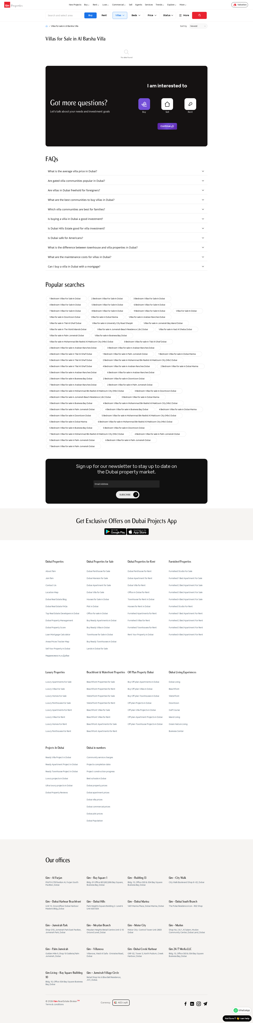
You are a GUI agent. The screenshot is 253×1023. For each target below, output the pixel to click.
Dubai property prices (97, 785)
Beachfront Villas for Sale (98, 710)
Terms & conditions (55, 1004)
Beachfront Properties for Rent (101, 689)
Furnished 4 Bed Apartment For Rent (186, 634)
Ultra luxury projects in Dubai (59, 785)
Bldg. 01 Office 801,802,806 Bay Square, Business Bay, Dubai (105, 881)
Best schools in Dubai (96, 778)
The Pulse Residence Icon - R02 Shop (186, 903)
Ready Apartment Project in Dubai (62, 764)
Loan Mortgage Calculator (58, 634)
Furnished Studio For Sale (180, 571)
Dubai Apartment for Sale (99, 585)
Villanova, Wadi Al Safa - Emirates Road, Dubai (105, 952)
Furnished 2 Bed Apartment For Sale (185, 585)
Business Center (176, 731)
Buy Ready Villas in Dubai (98, 627)
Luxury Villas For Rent (55, 717)
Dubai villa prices (94, 799)
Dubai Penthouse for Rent (140, 571)
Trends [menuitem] (159, 4)
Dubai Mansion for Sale (97, 578)
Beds (134, 15)
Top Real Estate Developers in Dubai (62, 613)
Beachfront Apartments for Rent (102, 731)
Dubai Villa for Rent (137, 585)
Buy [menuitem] (86, 4)
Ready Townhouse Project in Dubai (62, 771)
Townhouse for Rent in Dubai (141, 599)
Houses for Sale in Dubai (98, 599)
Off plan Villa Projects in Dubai (142, 710)
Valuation (242, 4)
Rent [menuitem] (95, 4)
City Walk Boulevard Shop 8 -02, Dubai (186, 880)
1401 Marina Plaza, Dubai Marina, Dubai (146, 903)
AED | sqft (122, 1002)
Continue (165, 126)
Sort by (183, 26)
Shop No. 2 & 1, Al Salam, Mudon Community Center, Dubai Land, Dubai (187, 929)
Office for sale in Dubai (97, 613)
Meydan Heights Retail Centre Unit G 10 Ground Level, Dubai (105, 929)
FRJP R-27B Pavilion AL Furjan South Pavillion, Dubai (62, 881)
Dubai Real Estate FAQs (56, 606)
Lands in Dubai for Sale (97, 648)
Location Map (52, 592)
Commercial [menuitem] (118, 4)
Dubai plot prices (95, 813)
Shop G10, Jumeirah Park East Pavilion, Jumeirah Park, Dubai (63, 929)
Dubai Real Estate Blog (56, 599)
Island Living (174, 717)
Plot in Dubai (92, 606)
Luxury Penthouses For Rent (58, 731)
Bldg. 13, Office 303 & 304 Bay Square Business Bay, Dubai (145, 881)
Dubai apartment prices (98, 792)
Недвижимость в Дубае (57, 655)
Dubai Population (95, 820)
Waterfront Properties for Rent (101, 703)
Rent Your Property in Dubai (140, 634)
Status (167, 15)
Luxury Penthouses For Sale (58, 703)
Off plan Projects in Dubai (139, 703)
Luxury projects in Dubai (57, 778)
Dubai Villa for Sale (95, 592)
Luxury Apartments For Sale (58, 682)
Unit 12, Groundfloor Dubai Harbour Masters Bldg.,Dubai (63, 905)
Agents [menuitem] (138, 4)
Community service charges (100, 757)
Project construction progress (100, 771)
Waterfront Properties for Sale (101, 696)
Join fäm (50, 578)
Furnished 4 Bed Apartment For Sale (185, 599)
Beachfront (174, 689)
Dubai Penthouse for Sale (98, 571)
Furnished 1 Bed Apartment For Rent (186, 613)
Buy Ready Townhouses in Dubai (101, 641)
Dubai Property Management (59, 620)
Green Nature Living (178, 724)
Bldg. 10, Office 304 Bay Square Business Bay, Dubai (64, 979)
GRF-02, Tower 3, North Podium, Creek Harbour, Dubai (145, 952)
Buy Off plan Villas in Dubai (140, 689)
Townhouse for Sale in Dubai (100, 634)
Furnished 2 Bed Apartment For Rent (186, 620)
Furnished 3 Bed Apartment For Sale (185, 592)
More (186, 15)
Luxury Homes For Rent (56, 724)
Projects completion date (99, 764)
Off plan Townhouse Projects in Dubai (145, 724)
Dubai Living (174, 682)
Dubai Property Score (56, 627)
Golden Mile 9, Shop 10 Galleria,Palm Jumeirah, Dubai (62, 952)
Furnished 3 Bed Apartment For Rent (186, 627)
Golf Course (174, 710)
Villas (118, 15)
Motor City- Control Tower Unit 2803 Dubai (145, 929)
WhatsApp (244, 1010)
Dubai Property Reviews (57, 792)
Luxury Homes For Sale (56, 696)
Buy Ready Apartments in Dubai (101, 620)
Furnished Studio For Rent (181, 606)
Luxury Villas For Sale (55, 689)
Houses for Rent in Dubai (139, 606)
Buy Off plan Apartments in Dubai (143, 682)
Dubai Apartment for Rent (140, 578)
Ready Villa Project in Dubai (58, 757)
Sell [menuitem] (130, 4)
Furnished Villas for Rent (139, 620)
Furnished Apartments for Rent (142, 613)
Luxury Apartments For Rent (59, 710)
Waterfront (174, 696)
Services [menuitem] (149, 4)
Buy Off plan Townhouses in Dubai (143, 696)
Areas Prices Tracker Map (57, 641)
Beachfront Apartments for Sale (102, 724)
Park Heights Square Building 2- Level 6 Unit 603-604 (105, 905)
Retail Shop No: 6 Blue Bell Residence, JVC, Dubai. (104, 976)
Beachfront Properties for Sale (101, 682)
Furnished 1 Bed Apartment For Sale (185, 578)
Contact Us (51, 585)
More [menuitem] (182, 4)
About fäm (51, 571)
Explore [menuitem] (170, 4)
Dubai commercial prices (98, 806)
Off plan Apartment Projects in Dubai (145, 717)
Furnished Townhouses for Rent (142, 627)
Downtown (174, 703)
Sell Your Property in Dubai (58, 648)
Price (150, 15)
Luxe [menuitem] (104, 4)
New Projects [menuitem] (75, 4)
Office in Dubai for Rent (138, 592)
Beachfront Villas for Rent (98, 717)
